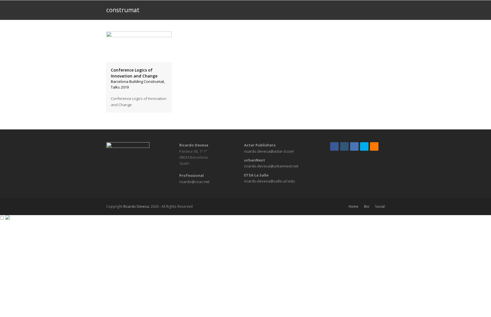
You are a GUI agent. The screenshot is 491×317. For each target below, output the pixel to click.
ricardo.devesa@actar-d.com (269, 151)
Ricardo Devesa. (136, 206)
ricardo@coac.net (194, 181)
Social (380, 206)
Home (353, 206)
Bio (366, 206)
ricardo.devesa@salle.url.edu (269, 181)
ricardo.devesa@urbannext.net (271, 166)
